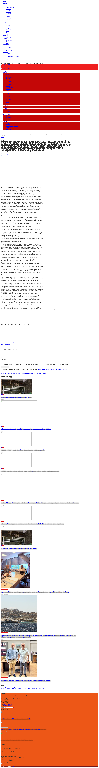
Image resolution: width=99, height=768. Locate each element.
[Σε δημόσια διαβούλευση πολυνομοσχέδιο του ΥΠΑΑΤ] (16, 393)
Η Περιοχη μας (9, 50)
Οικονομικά (8, 29)
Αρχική (5, 1)
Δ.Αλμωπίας (8, 15)
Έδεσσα (2, 688)
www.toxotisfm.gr (8, 705)
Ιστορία (5, 38)
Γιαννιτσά (10, 688)
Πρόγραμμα (8, 46)
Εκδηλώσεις (8, 47)
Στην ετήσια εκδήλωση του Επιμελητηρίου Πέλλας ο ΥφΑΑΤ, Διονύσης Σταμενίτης (17, 739)
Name (2, 359)
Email (2, 362)
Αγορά (7, 23)
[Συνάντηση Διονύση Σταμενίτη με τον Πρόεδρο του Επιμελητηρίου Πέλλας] (19, 676)
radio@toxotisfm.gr (7, 704)
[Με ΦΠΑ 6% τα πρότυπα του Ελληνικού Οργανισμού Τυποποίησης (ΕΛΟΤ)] (4, 716)
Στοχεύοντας (6, 44)
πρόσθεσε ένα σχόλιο (5, 344)
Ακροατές (8, 49)
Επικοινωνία (8, 58)
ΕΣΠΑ (17, 688)
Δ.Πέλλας (8, 10)
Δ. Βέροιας (8, 16)
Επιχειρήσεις (8, 59)
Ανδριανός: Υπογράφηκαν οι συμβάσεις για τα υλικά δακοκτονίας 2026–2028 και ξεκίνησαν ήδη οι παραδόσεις (32, 523)
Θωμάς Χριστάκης (5, 154)
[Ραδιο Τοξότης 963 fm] (6, 64)
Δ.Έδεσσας (8, 12)
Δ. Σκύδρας (8, 13)
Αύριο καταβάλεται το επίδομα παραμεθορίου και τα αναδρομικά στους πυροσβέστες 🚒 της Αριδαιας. (35, 592)
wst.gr (13, 766)
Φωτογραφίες (9, 41)
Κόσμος (7, 20)
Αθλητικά (8, 25)
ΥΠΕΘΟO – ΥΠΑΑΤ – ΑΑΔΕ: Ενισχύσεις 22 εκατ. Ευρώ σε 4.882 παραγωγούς (22, 450)
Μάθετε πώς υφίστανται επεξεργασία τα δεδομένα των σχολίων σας (53, 369)
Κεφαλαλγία (21, 688)
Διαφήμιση (8, 53)
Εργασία (7, 28)
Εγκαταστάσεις (9, 40)
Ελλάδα (7, 6)
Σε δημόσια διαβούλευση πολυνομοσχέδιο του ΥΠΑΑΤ (16, 397)
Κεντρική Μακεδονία (10, 7)
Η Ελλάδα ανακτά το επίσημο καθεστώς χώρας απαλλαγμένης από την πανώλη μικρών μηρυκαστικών (30, 471)
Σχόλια (2, 357)
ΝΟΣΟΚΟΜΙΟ (27, 688)
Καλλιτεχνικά (8, 37)
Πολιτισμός (8, 32)
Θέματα (5, 22)
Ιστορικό (7, 43)
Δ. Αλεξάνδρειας (9, 18)
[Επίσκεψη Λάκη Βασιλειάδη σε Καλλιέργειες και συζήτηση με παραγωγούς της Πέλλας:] (19, 425)
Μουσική (5, 35)
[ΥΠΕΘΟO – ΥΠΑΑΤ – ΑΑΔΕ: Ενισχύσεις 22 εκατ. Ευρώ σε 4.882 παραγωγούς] (16, 446)
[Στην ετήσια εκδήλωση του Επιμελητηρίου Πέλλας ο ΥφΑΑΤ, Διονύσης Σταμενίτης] (4, 737)
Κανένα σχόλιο (13, 154)
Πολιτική (7, 31)
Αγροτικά (8, 26)
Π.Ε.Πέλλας (8, 9)
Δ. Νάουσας (8, 19)
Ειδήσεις (5, 3)
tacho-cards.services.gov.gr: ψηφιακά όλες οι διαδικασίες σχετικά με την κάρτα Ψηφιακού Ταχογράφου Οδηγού (23, 729)
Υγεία (7, 34)
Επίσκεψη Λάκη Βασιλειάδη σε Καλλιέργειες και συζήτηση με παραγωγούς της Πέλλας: (26, 429)
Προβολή (5, 52)
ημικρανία (45, 688)
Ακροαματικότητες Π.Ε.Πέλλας (12, 56)
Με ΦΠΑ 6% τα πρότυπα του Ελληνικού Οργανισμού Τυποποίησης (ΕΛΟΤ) (15, 718)
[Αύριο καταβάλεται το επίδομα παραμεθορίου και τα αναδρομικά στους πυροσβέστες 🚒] (15, 587)
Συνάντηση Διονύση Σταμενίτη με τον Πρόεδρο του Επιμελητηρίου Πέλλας (25, 680)
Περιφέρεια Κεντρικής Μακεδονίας (37, 688)
